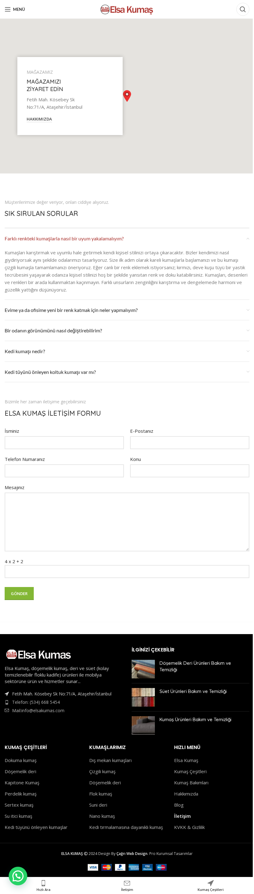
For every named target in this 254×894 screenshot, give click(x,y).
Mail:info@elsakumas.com (38, 710)
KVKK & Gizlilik (189, 827)
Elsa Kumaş (186, 760)
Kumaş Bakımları (191, 782)
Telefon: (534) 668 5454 (36, 702)
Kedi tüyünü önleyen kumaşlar (36, 827)
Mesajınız (14, 487)
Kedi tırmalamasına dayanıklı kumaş (126, 827)
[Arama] (242, 9)
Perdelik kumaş (21, 794)
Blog (179, 805)
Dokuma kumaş (21, 760)
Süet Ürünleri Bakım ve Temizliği (193, 691)
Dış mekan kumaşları (110, 760)
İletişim (182, 816)
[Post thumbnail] (143, 669)
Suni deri (98, 805)
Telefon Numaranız (25, 459)
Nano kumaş (102, 816)
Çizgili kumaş (102, 771)
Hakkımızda (186, 794)
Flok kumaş (100, 794)
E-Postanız (141, 431)
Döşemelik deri (20, 771)
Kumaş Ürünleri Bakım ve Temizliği (195, 719)
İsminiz (12, 431)
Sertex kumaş (19, 805)
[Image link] (39, 654)
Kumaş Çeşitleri (190, 771)
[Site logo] (127, 9)
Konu (135, 459)
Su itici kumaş (18, 816)
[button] (127, 96)
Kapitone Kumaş (22, 782)
